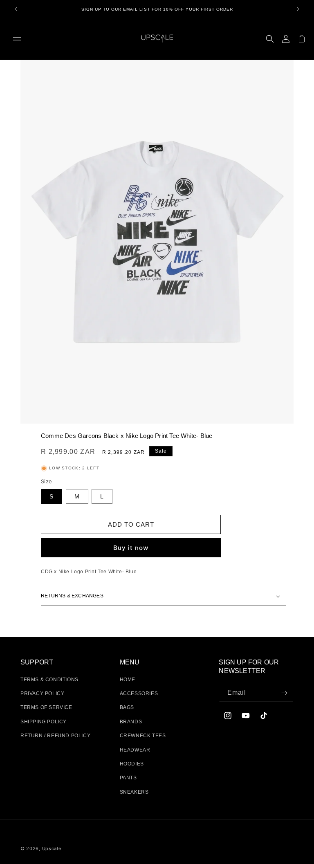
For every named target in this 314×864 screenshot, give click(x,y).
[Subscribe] (284, 692)
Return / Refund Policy (55, 735)
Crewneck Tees (143, 735)
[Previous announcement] (16, 9)
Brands (131, 722)
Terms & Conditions (49, 679)
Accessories (139, 693)
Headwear (135, 750)
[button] (17, 39)
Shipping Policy (43, 722)
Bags (127, 707)
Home (127, 679)
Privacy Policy (42, 693)
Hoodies (132, 764)
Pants (128, 778)
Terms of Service (46, 707)
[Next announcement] (298, 9)
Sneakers (134, 792)
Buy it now (130, 548)
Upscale (51, 848)
